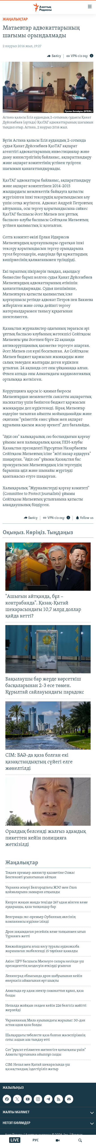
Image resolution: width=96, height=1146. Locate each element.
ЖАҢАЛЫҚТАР (15, 20)
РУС (36, 1140)
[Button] (54, 56)
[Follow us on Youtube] (27, 1099)
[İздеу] (80, 1140)
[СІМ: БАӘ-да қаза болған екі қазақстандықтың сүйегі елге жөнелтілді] (48, 725)
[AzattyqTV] (57, 1140)
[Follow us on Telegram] (48, 1099)
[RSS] (58, 1099)
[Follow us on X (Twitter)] (17, 1099)
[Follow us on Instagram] (38, 1099)
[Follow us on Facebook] (7, 1099)
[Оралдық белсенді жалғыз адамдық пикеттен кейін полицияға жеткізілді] (48, 801)
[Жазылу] (69, 1099)
